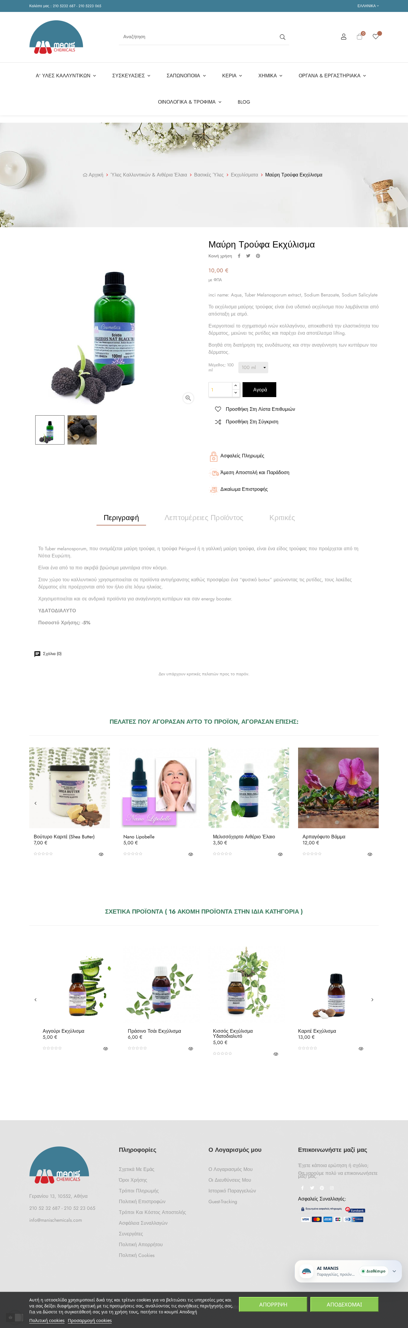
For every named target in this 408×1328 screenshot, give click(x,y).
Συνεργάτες (131, 1233)
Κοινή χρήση (239, 256)
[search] (281, 37)
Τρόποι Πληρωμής (139, 1190)
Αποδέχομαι (344, 1304)
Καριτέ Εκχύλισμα (317, 1031)
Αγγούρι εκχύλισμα (63, 1031)
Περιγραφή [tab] (121, 517)
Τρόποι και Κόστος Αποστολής (152, 1212)
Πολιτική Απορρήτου (141, 1244)
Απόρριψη (273, 1304)
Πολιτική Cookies (136, 1255)
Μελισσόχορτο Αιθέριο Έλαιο (244, 837)
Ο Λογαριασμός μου (230, 1169)
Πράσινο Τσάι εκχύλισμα (154, 1031)
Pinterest (258, 256)
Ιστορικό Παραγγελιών (232, 1190)
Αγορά (259, 389)
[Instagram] (332, 1189)
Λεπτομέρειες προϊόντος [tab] (204, 517)
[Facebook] (302, 1189)
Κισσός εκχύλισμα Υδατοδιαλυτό (233, 1034)
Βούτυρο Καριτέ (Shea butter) (64, 837)
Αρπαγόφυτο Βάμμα (324, 837)
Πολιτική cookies (47, 1320)
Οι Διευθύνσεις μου (229, 1180)
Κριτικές (282, 517)
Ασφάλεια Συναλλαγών (143, 1223)
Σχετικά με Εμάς (136, 1169)
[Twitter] (312, 1189)
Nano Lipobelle (138, 837)
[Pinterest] (322, 1189)
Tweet (248, 256)
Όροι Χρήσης (133, 1180)
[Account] (343, 37)
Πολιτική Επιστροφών (142, 1201)
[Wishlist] (376, 37)
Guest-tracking (222, 1201)
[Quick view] (100, 853)
